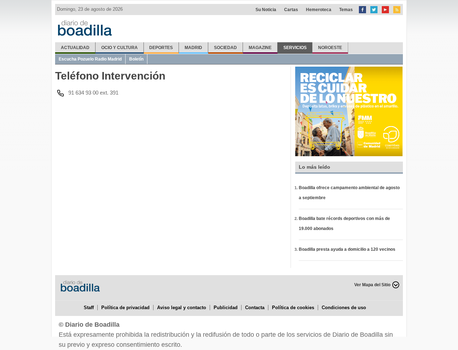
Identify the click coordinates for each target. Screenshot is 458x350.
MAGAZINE (260, 47)
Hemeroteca (318, 9)
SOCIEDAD (225, 47)
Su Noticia (265, 9)
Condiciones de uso (344, 307)
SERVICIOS (295, 47)
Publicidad (226, 307)
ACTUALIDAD (75, 47)
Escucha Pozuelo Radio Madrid (90, 59)
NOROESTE (330, 47)
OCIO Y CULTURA (119, 47)
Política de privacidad (125, 307)
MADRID (193, 47)
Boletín (136, 59)
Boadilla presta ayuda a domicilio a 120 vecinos (347, 249)
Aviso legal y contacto (181, 307)
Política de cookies (293, 307)
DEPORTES (161, 47)
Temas (346, 9)
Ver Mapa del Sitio (372, 284)
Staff (89, 307)
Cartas (291, 9)
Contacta (254, 307)
